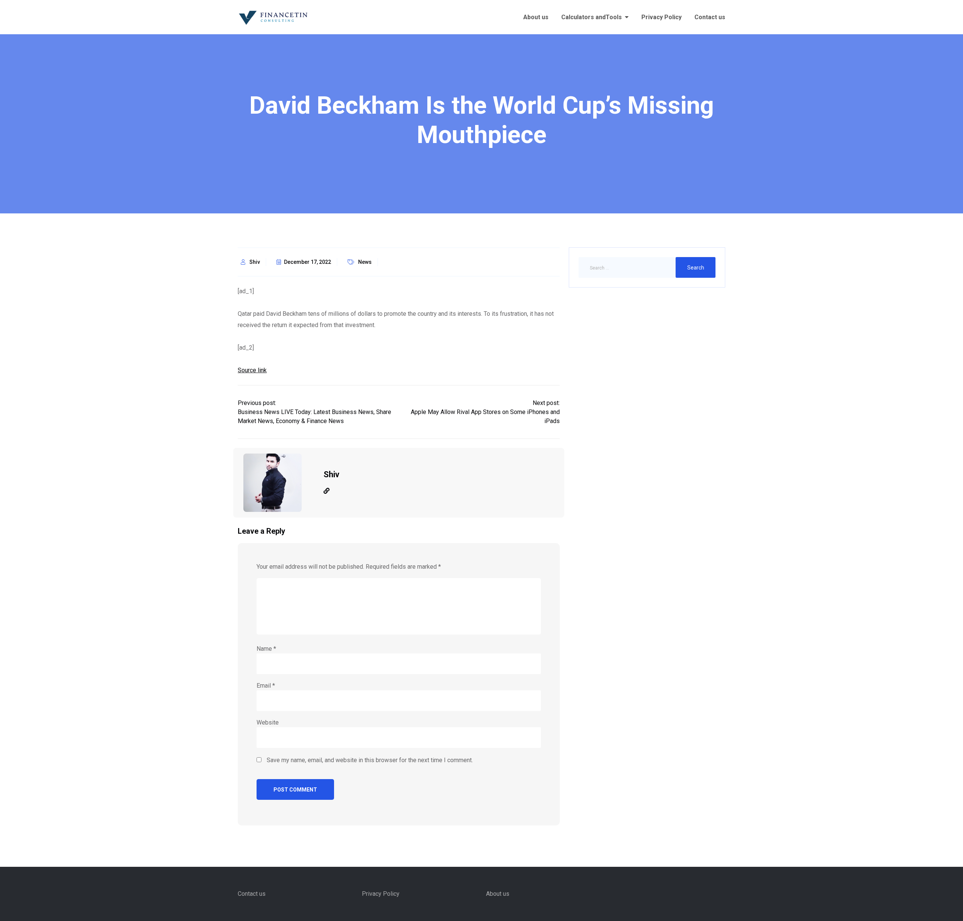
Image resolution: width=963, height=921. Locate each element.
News (365, 262)
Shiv (254, 262)
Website (268, 722)
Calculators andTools (591, 17)
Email (266, 685)
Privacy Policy (661, 17)
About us (535, 17)
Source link (252, 370)
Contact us (709, 17)
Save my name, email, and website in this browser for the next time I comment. (370, 760)
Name (266, 648)
